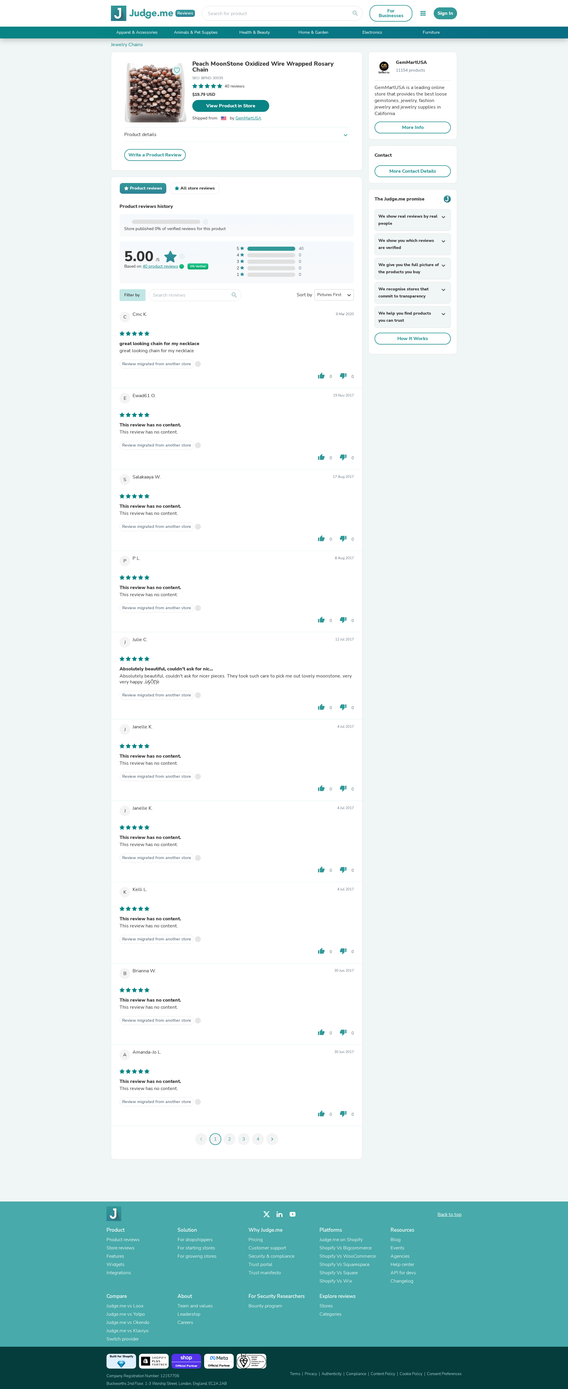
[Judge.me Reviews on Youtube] (292, 1214)
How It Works (412, 338)
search (355, 13)
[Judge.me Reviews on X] (266, 1214)
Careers (185, 1322)
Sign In (445, 13)
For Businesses (391, 13)
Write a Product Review (155, 155)
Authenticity (332, 1374)
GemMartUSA (248, 118)
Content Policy (383, 1374)
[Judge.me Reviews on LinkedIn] (279, 1214)
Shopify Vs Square (339, 1273)
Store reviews (120, 1248)
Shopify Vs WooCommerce (348, 1256)
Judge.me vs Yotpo (125, 1314)
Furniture (431, 32)
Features (115, 1256)
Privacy (311, 1374)
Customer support (267, 1248)
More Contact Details (412, 171)
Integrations (118, 1273)
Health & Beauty (254, 32)
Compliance (356, 1374)
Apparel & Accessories (137, 32)
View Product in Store (230, 106)
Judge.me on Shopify (341, 1240)
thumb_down (343, 375)
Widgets (115, 1264)
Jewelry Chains (127, 44)
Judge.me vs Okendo (127, 1322)
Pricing (255, 1240)
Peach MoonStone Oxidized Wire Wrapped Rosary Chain (263, 67)
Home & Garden (313, 32)
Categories (331, 1314)
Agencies (400, 1256)
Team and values (195, 1306)
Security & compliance (271, 1256)
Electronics (372, 32)
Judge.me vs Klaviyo (127, 1331)
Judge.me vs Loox (124, 1306)
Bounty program (265, 1306)
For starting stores (196, 1248)
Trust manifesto (264, 1273)
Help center (402, 1264)
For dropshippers (195, 1240)
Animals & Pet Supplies (196, 32)
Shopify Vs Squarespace (344, 1264)
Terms (295, 1374)
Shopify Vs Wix (336, 1281)
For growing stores (197, 1256)
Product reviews (123, 1240)
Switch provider (122, 1339)
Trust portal (260, 1264)
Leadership (189, 1314)
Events (397, 1248)
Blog (395, 1240)
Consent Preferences (444, 1374)
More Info (413, 127)
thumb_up (321, 375)
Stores (326, 1306)
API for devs (403, 1273)
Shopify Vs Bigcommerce (346, 1248)
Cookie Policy (411, 1374)
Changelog (401, 1281)
